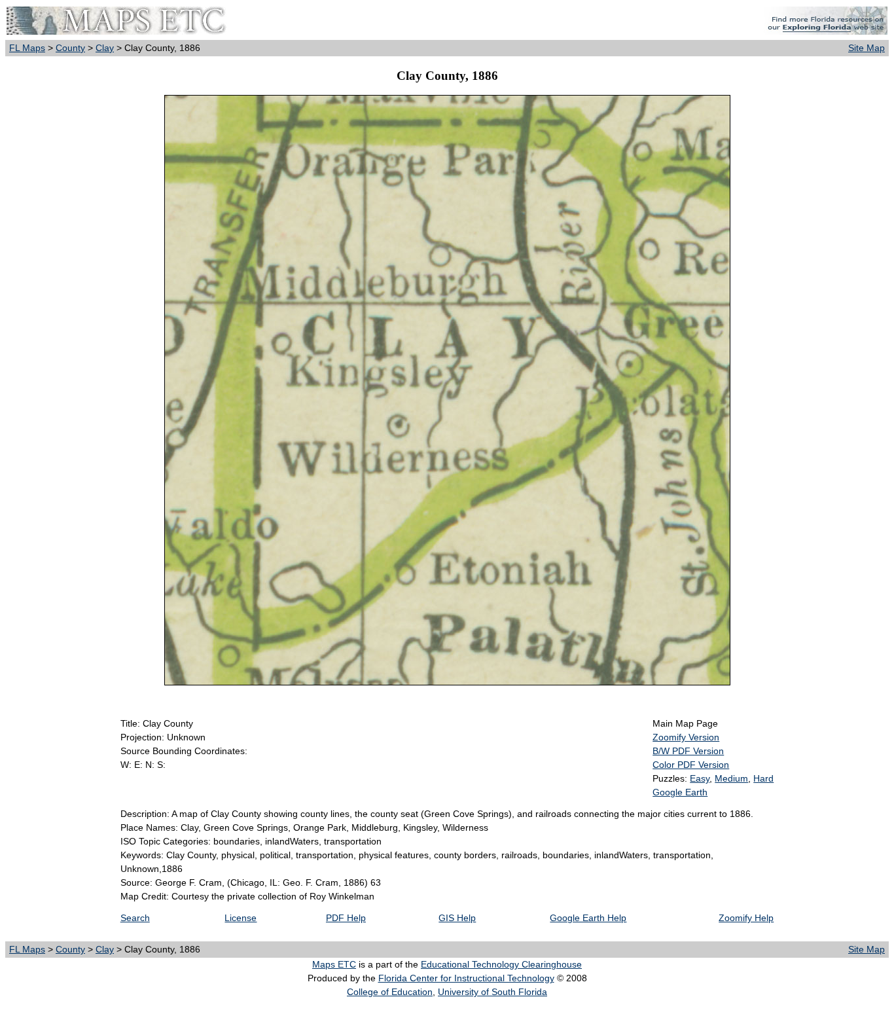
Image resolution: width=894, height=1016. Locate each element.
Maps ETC (334, 964)
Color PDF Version (691, 764)
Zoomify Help (746, 918)
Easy (699, 778)
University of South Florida (492, 992)
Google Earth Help (588, 918)
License (240, 918)
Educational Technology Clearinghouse (501, 964)
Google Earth (680, 792)
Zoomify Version (686, 737)
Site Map (866, 48)
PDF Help (346, 918)
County (70, 48)
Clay (105, 48)
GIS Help (457, 918)
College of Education (390, 992)
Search (135, 918)
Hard (763, 778)
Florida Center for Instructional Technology (466, 978)
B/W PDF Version (688, 751)
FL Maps (27, 48)
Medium (731, 778)
